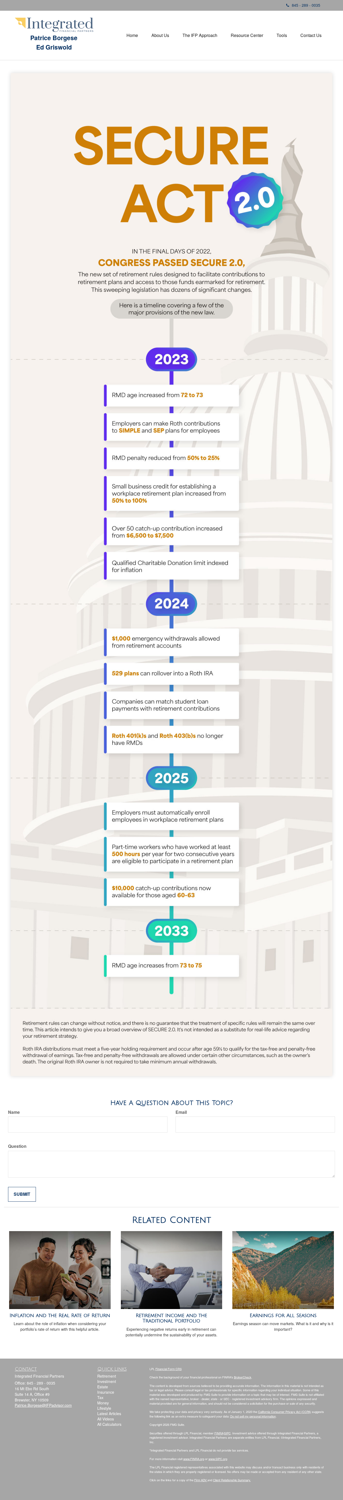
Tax (100, 1397)
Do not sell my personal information (253, 1416)
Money (103, 1402)
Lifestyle (104, 1408)
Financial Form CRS (168, 1369)
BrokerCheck (242, 1377)
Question (17, 1146)
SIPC (227, 1433)
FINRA (218, 1433)
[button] (160, 35)
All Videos (105, 1419)
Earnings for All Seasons (283, 1315)
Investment (106, 1381)
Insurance (105, 1392)
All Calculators (109, 1424)
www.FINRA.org (193, 1459)
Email (181, 1112)
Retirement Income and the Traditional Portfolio (171, 1318)
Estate (102, 1386)
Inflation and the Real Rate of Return (60, 1315)
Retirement (106, 1376)
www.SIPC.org (217, 1459)
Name (14, 1112)
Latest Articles (109, 1413)
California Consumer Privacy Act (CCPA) (284, 1411)
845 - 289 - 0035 (306, 5)
